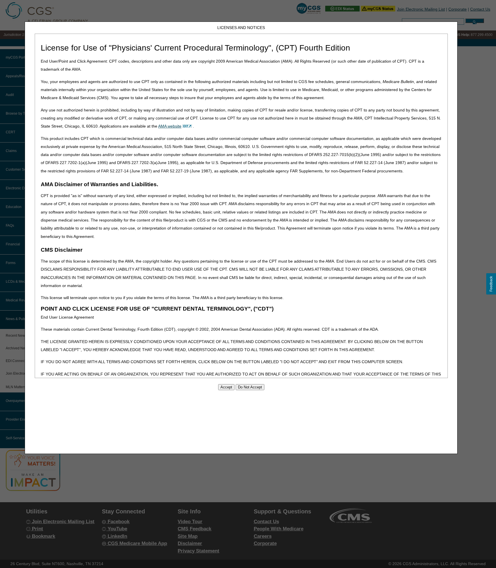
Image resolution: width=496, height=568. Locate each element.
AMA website (169, 126)
